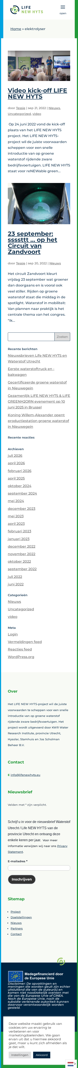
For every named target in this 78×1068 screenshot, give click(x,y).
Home (15, 29)
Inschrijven (22, 879)
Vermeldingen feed (25, 642)
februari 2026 (19, 471)
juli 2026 (15, 456)
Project (16, 911)
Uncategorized (19, 114)
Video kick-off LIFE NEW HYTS (37, 93)
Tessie (20, 108)
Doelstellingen (21, 917)
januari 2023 (18, 539)
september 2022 (22, 569)
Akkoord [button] (42, 1055)
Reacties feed (20, 649)
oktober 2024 (19, 486)
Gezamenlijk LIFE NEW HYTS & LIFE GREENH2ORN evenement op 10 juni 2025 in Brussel (39, 401)
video (36, 114)
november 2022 (21, 554)
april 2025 (16, 478)
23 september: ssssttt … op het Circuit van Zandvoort (32, 242)
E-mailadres (18, 861)
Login (13, 634)
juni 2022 (16, 584)
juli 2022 (15, 577)
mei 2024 (16, 501)
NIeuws (54, 108)
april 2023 (16, 524)
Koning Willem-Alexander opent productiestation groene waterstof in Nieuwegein (38, 421)
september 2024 (22, 493)
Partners (17, 928)
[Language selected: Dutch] (71, 1064)
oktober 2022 (19, 561)
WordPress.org (21, 657)
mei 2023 (16, 516)
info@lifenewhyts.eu (25, 775)
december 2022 (21, 546)
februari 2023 (19, 531)
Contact (16, 934)
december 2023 (21, 509)
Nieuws (16, 923)
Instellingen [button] (19, 1055)
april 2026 (16, 463)
